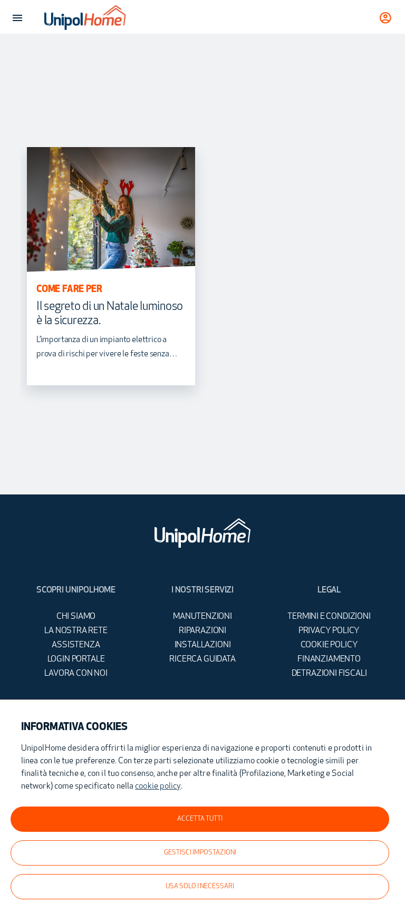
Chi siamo (75, 617)
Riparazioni (202, 631)
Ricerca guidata (202, 659)
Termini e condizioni (328, 617)
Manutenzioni (202, 617)
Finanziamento (329, 659)
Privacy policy (329, 631)
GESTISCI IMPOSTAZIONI (200, 853)
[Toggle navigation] (17, 17)
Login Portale (76, 659)
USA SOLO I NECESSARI (200, 886)
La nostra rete (76, 631)
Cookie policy (329, 645)
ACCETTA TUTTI (200, 819)
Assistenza (76, 645)
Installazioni (203, 645)
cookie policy (157, 786)
